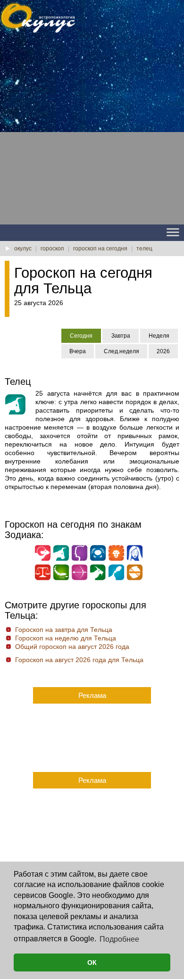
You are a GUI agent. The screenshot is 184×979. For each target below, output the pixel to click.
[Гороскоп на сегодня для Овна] (42, 559)
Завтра (120, 335)
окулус (23, 248)
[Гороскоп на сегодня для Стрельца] (79, 578)
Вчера (77, 351)
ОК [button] (92, 962)
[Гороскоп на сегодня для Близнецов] (79, 559)
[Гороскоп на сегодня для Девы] (134, 559)
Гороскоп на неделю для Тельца (65, 638)
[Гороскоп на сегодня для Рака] (98, 559)
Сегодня (81, 335)
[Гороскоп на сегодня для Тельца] (61, 559)
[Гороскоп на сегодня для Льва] (116, 559)
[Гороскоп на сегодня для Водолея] (116, 578)
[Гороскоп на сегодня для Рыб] (134, 578)
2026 (163, 351)
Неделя (159, 335)
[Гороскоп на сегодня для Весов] (42, 578)
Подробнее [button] (119, 939)
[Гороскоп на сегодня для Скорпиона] (61, 578)
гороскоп (52, 248)
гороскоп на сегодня (100, 248)
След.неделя (121, 351)
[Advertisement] (92, 132)
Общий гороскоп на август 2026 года (72, 646)
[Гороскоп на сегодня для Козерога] (98, 578)
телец (144, 248)
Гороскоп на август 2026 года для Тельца (79, 660)
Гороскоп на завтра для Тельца (63, 629)
